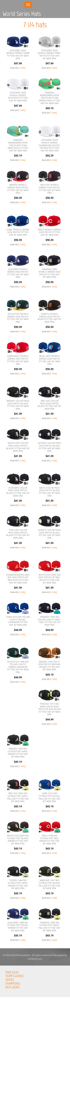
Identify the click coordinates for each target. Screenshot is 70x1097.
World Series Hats (22, 13)
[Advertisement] (35, 1061)
